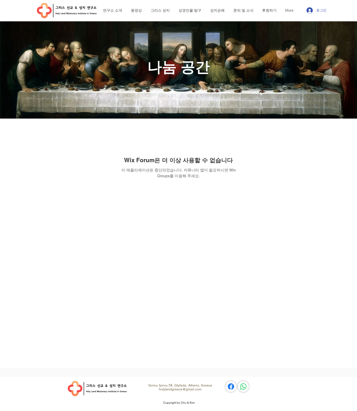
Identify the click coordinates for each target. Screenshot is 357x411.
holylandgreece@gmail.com (180, 389)
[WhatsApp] (243, 386)
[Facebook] (231, 386)
